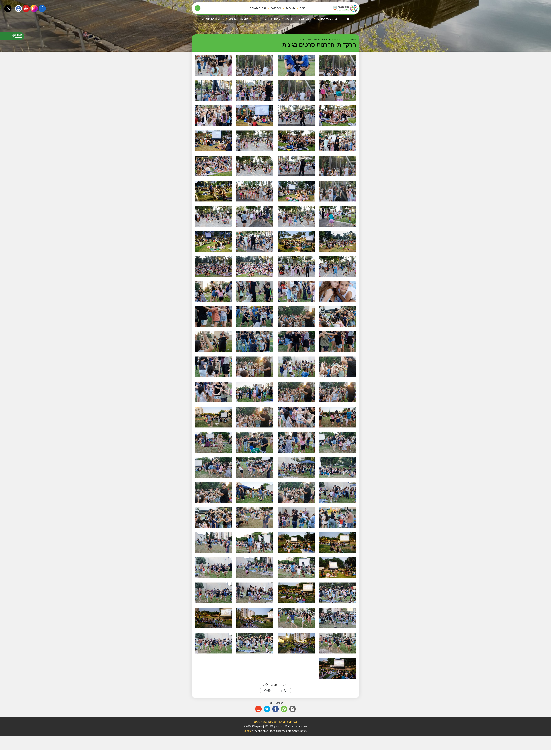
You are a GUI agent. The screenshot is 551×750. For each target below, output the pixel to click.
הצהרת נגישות (260, 722)
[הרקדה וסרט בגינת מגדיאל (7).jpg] (213, 191)
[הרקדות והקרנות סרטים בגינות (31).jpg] (337, 442)
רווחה (255, 18)
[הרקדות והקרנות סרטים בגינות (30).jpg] (337, 417)
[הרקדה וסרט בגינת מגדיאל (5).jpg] (296, 241)
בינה (247, 731)
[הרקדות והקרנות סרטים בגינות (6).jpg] (254, 316)
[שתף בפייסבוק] (275, 709)
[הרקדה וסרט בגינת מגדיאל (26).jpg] (213, 90)
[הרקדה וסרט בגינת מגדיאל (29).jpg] (296, 266)
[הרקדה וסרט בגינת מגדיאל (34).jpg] (337, 216)
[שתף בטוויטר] (267, 709)
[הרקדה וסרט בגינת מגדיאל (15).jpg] (296, 115)
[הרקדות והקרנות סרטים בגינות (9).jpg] (213, 442)
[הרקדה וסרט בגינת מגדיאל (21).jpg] (337, 115)
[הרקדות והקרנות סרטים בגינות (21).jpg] (296, 392)
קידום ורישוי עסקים (213, 18)
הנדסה (289, 18)
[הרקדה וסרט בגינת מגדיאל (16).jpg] (254, 191)
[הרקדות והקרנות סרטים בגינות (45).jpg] (254, 517)
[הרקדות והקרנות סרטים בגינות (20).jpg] (254, 417)
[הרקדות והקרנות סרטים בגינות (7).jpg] (254, 291)
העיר (302, 8)
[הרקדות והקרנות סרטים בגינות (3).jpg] (296, 291)
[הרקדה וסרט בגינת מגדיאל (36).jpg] (254, 241)
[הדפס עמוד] (292, 709)
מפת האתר (292, 722)
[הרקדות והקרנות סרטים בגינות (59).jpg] (254, 643)
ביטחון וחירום (272, 18)
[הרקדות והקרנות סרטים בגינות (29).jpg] (254, 467)
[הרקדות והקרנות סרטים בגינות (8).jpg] (254, 492)
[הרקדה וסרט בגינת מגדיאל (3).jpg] (254, 115)
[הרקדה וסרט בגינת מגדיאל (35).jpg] (337, 65)
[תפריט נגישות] (7, 8)
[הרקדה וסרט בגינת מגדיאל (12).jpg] (296, 166)
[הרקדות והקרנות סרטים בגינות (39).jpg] (254, 542)
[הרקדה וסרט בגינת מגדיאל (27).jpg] (254, 140)
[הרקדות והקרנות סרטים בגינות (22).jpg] (296, 492)
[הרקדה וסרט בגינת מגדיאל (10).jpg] (213, 166)
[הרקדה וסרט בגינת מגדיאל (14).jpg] (296, 216)
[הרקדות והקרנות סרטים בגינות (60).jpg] (254, 593)
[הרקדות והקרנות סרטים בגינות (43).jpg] (213, 643)
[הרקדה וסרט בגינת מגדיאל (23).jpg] (296, 140)
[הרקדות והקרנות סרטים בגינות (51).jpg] (296, 593)
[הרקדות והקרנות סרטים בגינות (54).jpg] (296, 643)
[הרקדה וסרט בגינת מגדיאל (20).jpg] (296, 65)
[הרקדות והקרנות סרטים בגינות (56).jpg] (337, 517)
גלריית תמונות (258, 8)
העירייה (290, 8)
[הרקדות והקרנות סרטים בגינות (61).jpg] (296, 517)
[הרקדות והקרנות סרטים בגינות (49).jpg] (296, 542)
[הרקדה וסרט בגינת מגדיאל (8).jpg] (337, 166)
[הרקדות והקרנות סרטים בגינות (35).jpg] (296, 417)
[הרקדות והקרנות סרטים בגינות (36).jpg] (337, 316)
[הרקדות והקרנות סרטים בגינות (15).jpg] (254, 442)
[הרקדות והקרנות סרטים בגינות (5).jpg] (254, 341)
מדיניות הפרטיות (277, 722)
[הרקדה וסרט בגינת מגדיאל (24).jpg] (213, 65)
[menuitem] (300, 8)
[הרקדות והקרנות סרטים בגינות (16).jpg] (337, 467)
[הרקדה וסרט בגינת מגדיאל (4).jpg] (213, 140)
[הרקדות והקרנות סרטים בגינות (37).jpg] (213, 517)
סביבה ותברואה (238, 18)
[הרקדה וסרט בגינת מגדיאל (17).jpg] (213, 266)
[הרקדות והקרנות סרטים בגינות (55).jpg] (213, 618)
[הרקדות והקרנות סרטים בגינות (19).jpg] (337, 392)
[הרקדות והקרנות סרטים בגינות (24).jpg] (213, 492)
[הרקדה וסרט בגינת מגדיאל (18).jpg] (254, 166)
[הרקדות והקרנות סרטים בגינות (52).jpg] (337, 542)
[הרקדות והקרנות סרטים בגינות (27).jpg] (337, 341)
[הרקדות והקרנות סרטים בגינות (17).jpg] (213, 341)
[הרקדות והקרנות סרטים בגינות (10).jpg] (337, 291)
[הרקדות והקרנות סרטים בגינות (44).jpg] (213, 593)
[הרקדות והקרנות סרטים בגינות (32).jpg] (213, 467)
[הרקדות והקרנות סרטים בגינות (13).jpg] (213, 291)
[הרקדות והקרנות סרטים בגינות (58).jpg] (337, 593)
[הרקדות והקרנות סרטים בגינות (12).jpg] (296, 442)
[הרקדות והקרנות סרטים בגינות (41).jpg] (254, 567)
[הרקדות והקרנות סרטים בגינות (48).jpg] (337, 668)
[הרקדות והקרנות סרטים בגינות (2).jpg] (296, 467)
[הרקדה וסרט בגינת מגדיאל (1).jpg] (337, 241)
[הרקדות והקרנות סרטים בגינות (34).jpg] (213, 392)
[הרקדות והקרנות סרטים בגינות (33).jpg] (213, 367)
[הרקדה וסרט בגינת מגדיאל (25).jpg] (254, 216)
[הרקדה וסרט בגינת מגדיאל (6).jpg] (213, 241)
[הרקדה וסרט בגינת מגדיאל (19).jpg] (213, 115)
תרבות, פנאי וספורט (329, 18)
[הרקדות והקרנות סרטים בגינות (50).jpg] (337, 567)
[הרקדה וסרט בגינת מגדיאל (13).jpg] (254, 266)
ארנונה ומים (305, 18)
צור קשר (276, 8)
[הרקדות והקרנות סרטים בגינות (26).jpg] (296, 341)
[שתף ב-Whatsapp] (284, 709)
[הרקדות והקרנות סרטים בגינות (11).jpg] (254, 392)
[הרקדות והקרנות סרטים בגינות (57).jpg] (337, 618)
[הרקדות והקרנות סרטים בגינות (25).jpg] (337, 367)
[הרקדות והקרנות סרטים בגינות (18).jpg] (254, 367)
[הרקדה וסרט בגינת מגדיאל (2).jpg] (296, 191)
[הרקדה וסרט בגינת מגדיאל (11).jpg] (337, 266)
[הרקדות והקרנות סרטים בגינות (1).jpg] (213, 417)
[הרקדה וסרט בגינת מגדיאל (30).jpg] (254, 65)
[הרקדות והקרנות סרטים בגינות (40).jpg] (213, 542)
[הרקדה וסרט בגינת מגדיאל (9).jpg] (254, 90)
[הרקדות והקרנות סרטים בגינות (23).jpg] (296, 316)
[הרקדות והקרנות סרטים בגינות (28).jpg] (213, 316)
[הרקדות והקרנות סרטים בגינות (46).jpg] (337, 643)
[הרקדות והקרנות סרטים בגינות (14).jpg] (296, 367)
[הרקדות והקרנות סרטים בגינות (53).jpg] (254, 618)
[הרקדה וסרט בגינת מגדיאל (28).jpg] (337, 191)
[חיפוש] (197, 8)
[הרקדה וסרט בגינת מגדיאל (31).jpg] (337, 90)
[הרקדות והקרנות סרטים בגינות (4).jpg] (337, 492)
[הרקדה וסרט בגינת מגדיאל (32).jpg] (296, 90)
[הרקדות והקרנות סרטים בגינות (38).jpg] (296, 567)
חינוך (348, 18)
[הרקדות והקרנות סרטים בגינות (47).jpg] (296, 618)
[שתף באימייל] (258, 709)
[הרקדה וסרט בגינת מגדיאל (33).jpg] (337, 140)
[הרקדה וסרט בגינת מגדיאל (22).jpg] (213, 216)
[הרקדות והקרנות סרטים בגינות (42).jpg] (213, 567)
